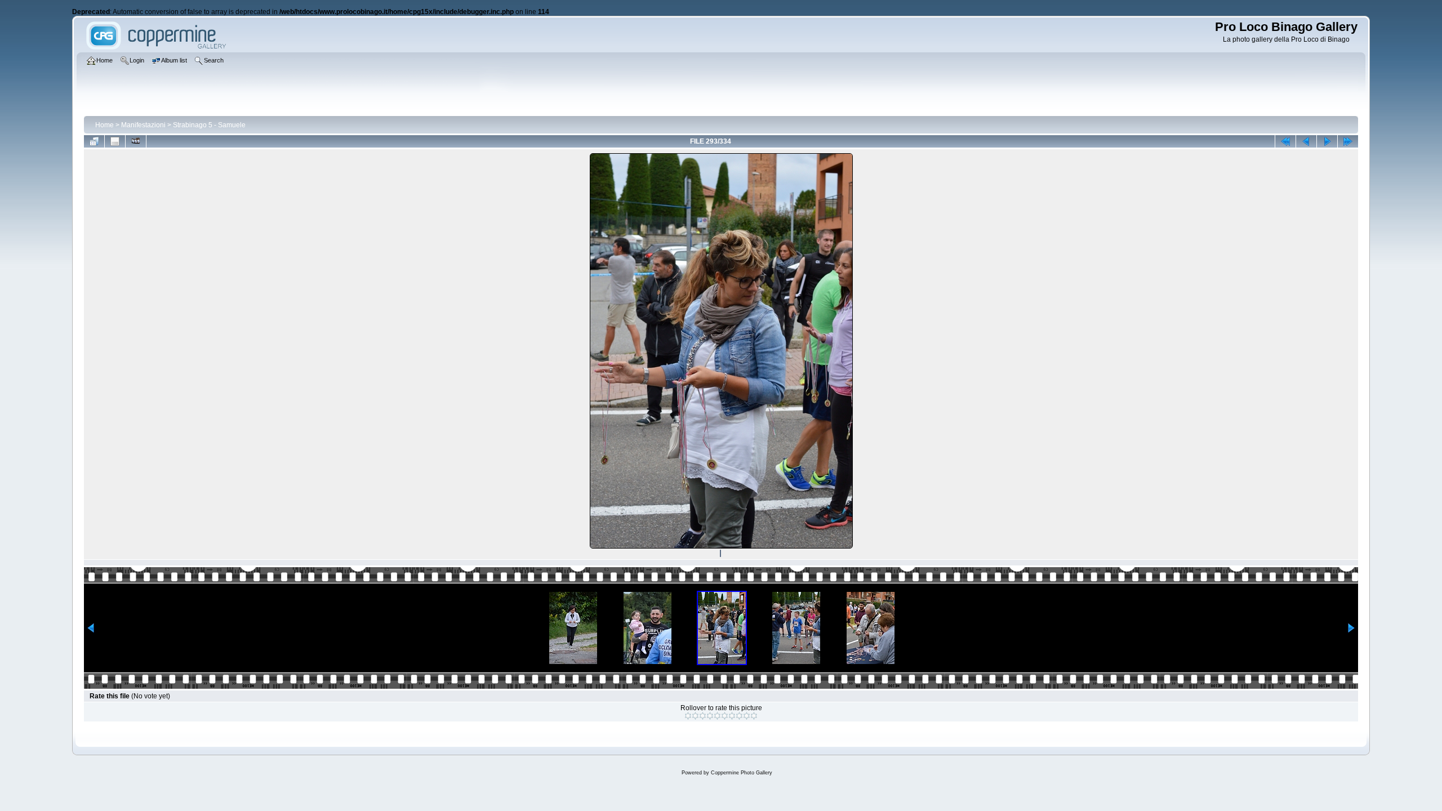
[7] (732, 716)
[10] (754, 716)
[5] (717, 716)
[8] (739, 716)
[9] (746, 716)
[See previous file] (1306, 141)
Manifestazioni (143, 125)
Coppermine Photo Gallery (741, 773)
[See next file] (1327, 141)
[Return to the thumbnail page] (94, 141)
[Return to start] (1285, 141)
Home (104, 125)
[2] (695, 716)
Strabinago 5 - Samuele (209, 125)
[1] (688, 716)
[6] (724, 716)
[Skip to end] (1348, 141)
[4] (710, 716)
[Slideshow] (136, 141)
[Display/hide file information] (115, 141)
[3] (702, 716)
